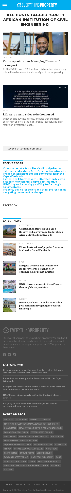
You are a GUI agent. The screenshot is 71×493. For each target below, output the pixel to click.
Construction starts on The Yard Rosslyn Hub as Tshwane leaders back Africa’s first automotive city (34, 169)
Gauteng (8, 470)
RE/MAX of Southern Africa (17, 445)
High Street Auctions (15, 461)
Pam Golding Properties (16, 432)
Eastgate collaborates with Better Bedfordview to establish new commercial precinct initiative (34, 180)
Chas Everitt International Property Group (26, 465)
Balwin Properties (43, 445)
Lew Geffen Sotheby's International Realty (40, 428)
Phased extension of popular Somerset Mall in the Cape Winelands (33, 175)
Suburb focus (27, 453)
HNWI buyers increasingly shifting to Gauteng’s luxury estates (32, 185)
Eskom (32, 461)
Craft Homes (10, 453)
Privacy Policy (41, 484)
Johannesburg (44, 453)
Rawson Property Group (16, 457)
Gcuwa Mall (10, 428)
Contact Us (59, 484)
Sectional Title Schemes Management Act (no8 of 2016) (31, 424)
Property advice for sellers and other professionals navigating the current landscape (34, 191)
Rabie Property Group (42, 457)
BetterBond (57, 436)
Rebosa (7, 449)
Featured (8, 420)
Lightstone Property (49, 461)
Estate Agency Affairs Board (28, 449)
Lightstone (10, 436)
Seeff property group (41, 432)
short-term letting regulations (20, 441)
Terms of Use (23, 484)
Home (9, 484)
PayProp (55, 465)
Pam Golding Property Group (33, 436)
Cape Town (51, 449)
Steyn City (60, 445)
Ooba (58, 457)
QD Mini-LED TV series (40, 420)
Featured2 (22, 420)
